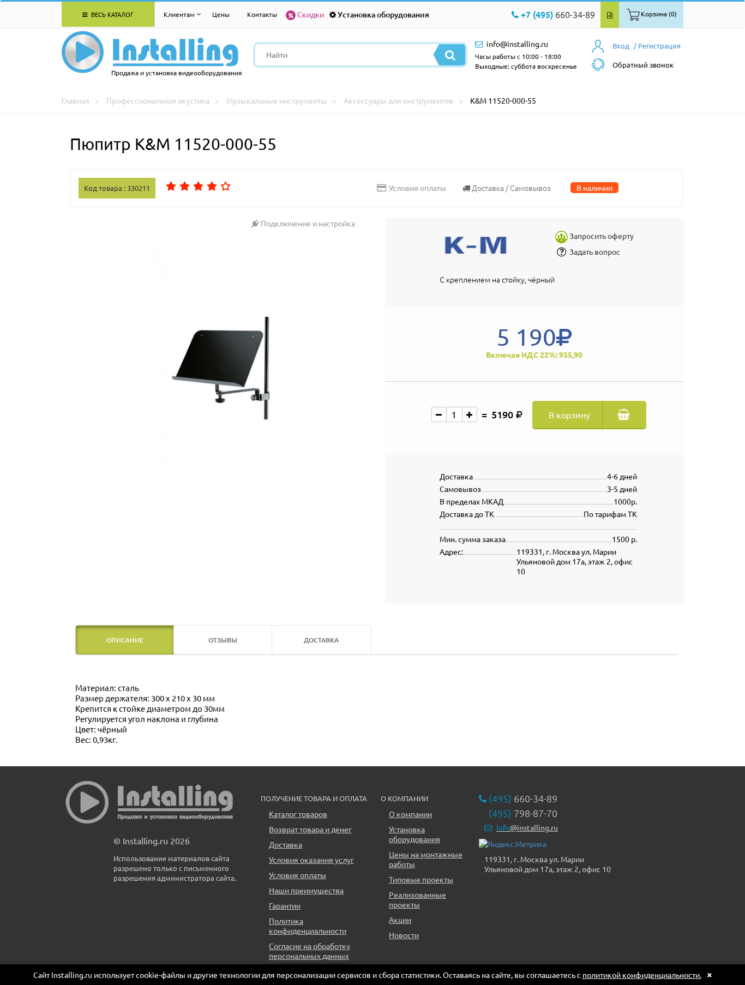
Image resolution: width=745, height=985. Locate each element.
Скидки (310, 14)
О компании (410, 814)
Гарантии (285, 905)
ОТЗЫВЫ (222, 640)
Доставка (285, 844)
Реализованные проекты (417, 899)
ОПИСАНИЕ (124, 640)
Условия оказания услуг (311, 859)
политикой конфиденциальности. (641, 975)
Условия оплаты (297, 875)
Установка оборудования (383, 14)
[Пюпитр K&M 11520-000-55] (223, 368)
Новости (404, 935)
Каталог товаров (298, 814)
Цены (221, 14)
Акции (400, 919)
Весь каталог (111, 14)
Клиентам (179, 14)
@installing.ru (527, 827)
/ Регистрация (657, 45)
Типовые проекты (421, 879)
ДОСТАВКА (321, 640)
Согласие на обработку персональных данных (309, 950)
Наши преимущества (306, 890)
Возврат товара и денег (310, 829)
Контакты (262, 14)
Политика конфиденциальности (307, 925)
